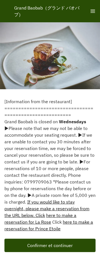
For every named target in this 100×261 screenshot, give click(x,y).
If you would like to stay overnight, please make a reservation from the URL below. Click (46, 208)
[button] (50, 245)
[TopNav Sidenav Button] (93, 11)
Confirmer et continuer (50, 245)
